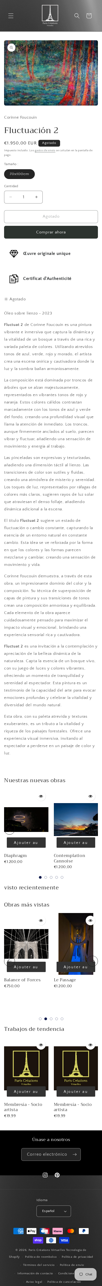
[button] (11, 16)
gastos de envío (45, 150)
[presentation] (9, 829)
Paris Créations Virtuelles (47, 1250)
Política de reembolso (41, 1257)
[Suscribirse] (75, 1154)
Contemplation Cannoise (69, 858)
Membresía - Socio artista (23, 1107)
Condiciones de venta (74, 1273)
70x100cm (22, 175)
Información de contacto (35, 1273)
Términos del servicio (39, 1265)
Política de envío (72, 1265)
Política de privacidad (77, 1257)
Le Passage (65, 979)
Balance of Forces (22, 979)
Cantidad (11, 186)
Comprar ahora (51, 232)
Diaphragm (15, 855)
